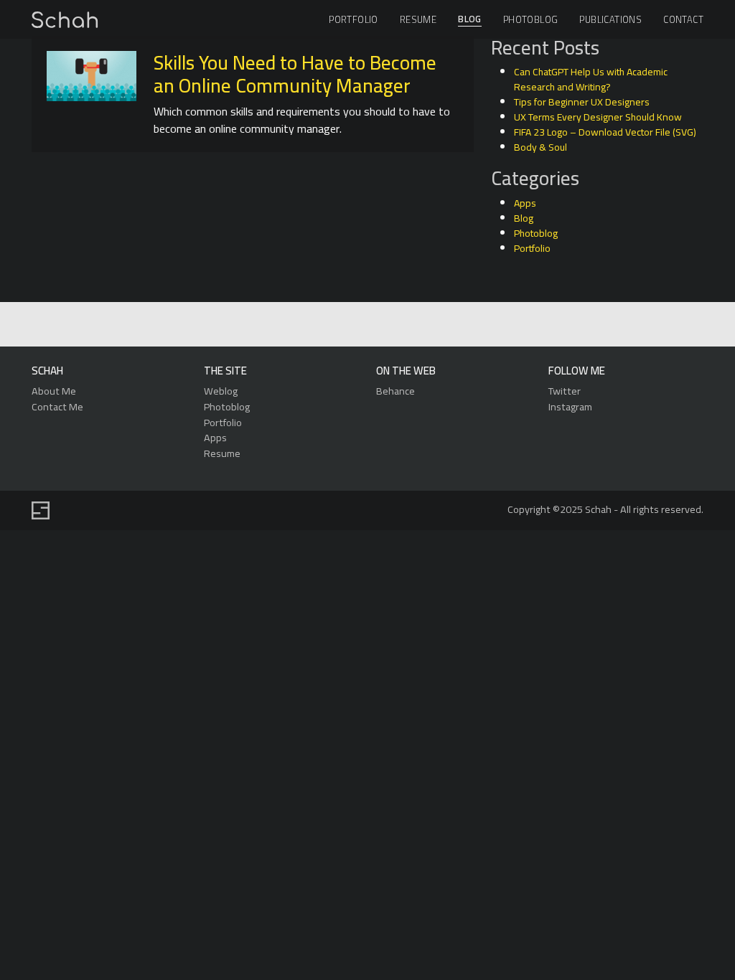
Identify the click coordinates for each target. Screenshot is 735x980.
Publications (610, 20)
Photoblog (530, 20)
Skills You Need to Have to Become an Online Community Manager (295, 73)
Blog (470, 19)
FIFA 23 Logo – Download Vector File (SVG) (605, 132)
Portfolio (353, 20)
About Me (54, 390)
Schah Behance (332, 325)
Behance (395, 390)
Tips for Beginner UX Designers (582, 102)
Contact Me (57, 406)
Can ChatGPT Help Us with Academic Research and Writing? (591, 79)
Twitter (564, 390)
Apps (525, 203)
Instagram (570, 406)
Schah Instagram (398, 325)
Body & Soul (540, 147)
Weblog (221, 390)
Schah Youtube (431, 325)
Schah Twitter (365, 325)
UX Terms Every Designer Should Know (598, 117)
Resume (418, 20)
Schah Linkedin (298, 325)
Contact (683, 20)
